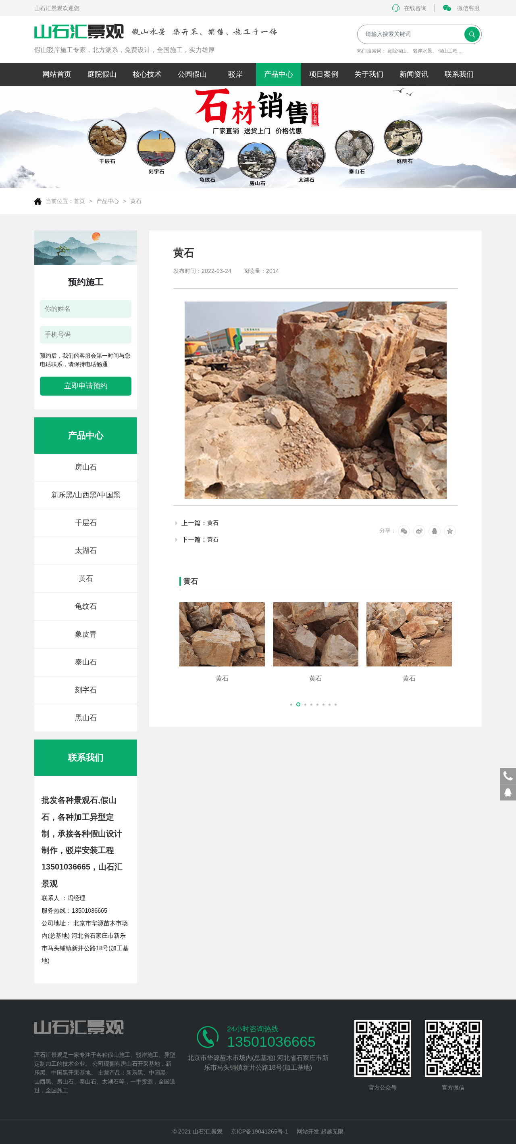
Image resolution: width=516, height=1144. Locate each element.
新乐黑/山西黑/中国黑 (86, 495)
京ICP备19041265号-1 (259, 1131)
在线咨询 (415, 8)
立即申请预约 (86, 386)
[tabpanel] (222, 642)
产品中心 (107, 201)
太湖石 (86, 551)
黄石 (135, 201)
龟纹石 (86, 606)
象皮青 (86, 634)
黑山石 (86, 718)
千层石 (86, 523)
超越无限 (332, 1131)
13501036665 (271, 1042)
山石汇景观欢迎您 (56, 8)
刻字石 (86, 690)
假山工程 (448, 51)
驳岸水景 (422, 51)
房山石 (86, 467)
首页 (79, 201)
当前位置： (60, 201)
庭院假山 (397, 51)
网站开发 (308, 1131)
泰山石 (86, 662)
